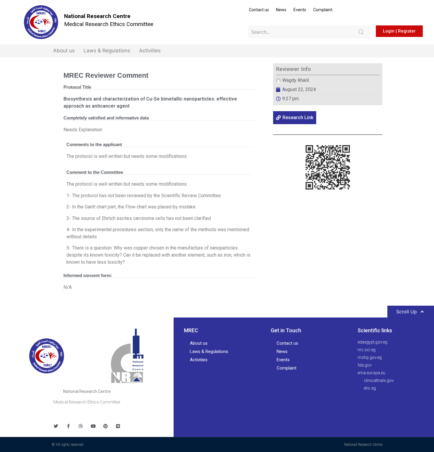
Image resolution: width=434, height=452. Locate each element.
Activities (150, 51)
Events (299, 9)
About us (64, 51)
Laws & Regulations (107, 51)
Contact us (259, 9)
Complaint (322, 9)
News (281, 9)
